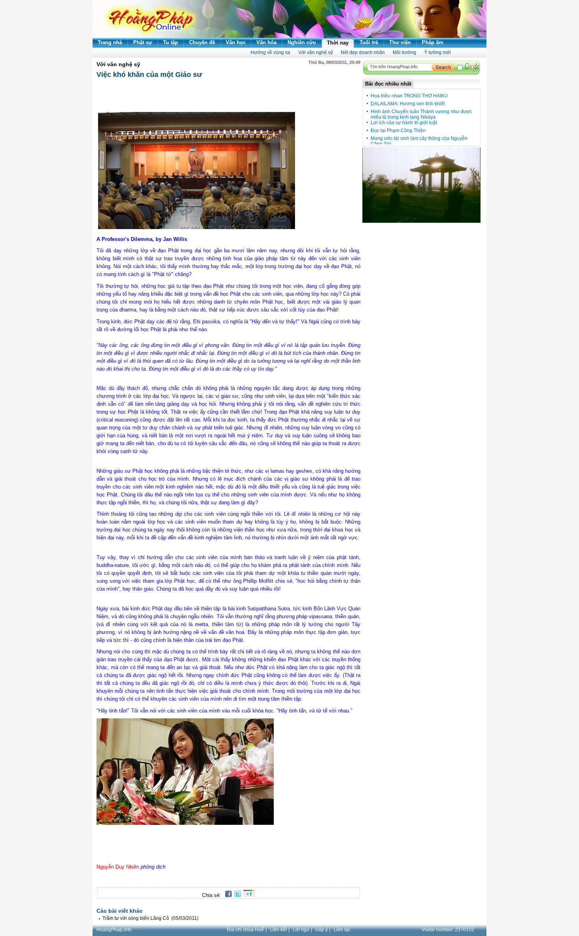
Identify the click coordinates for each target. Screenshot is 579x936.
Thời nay (338, 43)
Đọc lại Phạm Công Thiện (398, 130)
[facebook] (227, 895)
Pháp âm (433, 42)
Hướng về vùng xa (270, 52)
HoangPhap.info (114, 929)
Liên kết (278, 929)
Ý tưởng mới (437, 52)
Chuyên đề (202, 42)
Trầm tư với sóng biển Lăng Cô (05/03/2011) (150, 918)
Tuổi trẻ (369, 42)
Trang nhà (110, 42)
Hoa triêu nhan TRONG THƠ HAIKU (409, 96)
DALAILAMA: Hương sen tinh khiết (408, 103)
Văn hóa (266, 42)
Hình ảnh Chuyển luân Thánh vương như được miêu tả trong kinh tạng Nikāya (421, 114)
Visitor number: (447, 929)
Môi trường (404, 52)
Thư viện (400, 42)
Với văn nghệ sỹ (315, 52)
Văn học (236, 42)
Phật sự (142, 42)
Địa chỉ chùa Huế (245, 929)
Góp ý (321, 929)
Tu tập (170, 42)
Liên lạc (342, 929)
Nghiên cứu (302, 42)
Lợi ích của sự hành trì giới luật (404, 122)
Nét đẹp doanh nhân (363, 52)
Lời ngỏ (301, 929)
